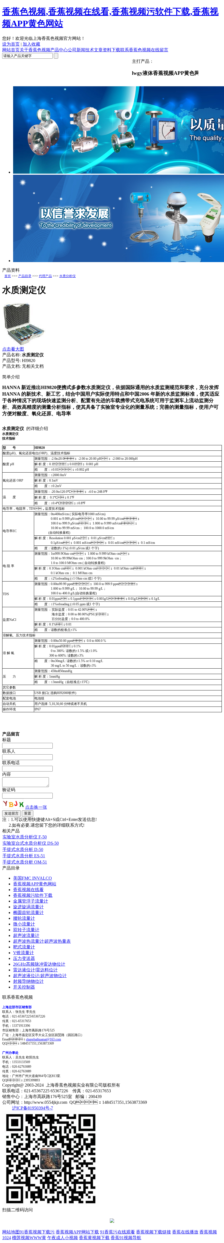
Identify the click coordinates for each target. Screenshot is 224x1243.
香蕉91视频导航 (126, 1237)
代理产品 (45, 276)
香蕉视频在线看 (28, 889)
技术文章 (94, 50)
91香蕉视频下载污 (37, 1232)
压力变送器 (24, 958)
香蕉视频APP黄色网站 (34, 884)
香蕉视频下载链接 (153, 1232)
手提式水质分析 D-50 (22, 849)
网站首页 (11, 50)
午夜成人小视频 (62, 1237)
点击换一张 (36, 807)
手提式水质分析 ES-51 (23, 855)
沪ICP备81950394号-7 (32, 1108)
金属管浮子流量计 (30, 901)
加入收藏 (31, 44)
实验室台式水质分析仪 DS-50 (30, 843)
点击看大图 (13, 349)
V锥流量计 (23, 952)
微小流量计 (24, 924)
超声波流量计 (26, 935)
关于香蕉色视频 (35, 50)
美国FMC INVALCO (32, 878)
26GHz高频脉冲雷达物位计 (39, 964)
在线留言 (159, 50)
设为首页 (11, 44)
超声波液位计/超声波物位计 (40, 975)
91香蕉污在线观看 (117, 1232)
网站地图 (11, 1232)
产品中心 (59, 50)
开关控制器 (24, 987)
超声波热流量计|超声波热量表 (42, 941)
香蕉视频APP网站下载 (77, 1232)
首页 (7, 276)
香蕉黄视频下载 (94, 1237)
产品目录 (24, 276)
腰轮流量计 (24, 918)
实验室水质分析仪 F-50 (24, 837)
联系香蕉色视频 (135, 50)
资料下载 (111, 50)
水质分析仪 (67, 276)
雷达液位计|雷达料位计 (35, 970)
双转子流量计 (26, 929)
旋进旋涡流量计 (28, 906)
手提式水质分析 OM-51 (24, 862)
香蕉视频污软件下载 (32, 895)
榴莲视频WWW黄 (29, 1237)
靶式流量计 (24, 947)
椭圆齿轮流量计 (28, 912)
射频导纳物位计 (28, 981)
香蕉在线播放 (185, 1232)
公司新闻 (76, 50)
